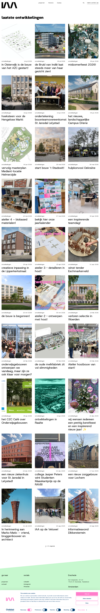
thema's (50, 3)
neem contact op (92, 3)
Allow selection (87, 598)
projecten (42, 3)
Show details (81, 610)
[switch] (45, 610)
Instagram (27, 584)
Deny (87, 603)
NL (84, 3)
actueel (4, 584)
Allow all (87, 594)
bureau (59, 3)
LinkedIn (26, 582)
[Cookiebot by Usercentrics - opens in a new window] (10, 610)
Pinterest (27, 587)
